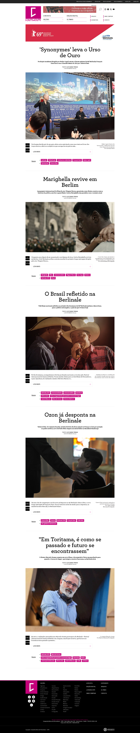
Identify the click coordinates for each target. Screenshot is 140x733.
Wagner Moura (71, 275)
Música (65, 703)
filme (51, 275)
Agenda (42, 686)
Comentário (43, 705)
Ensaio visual (55, 701)
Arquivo (93, 16)
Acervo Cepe (127, 1)
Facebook (28, 145)
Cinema (42, 701)
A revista (47, 16)
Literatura (66, 697)
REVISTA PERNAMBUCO (118, 1)
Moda (64, 701)
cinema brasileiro (59, 275)
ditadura (87, 275)
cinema (53, 520)
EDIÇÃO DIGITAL (91, 686)
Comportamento (45, 707)
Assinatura (94, 20)
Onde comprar (108, 16)
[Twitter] (111, 9)
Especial (54, 705)
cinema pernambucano (48, 660)
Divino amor (44, 395)
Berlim (83, 657)
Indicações (66, 692)
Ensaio (54, 697)
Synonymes (44, 163)
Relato (76, 690)
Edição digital (72, 16)
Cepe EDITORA (97, 1)
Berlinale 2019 (45, 278)
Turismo (77, 703)
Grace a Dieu (54, 163)
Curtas (54, 686)
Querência (79, 392)
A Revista (89, 683)
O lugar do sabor (67, 707)
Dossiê (54, 692)
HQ (64, 688)
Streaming (78, 697)
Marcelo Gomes (57, 399)
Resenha (77, 694)
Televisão (77, 699)
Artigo (42, 696)
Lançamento (66, 696)
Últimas (70, 19)
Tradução (77, 701)
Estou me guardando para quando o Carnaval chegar (65, 395)
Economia (54, 694)
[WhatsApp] (31, 705)
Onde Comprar (91, 693)
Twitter (28, 150)
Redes (76, 688)
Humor (65, 690)
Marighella (44, 275)
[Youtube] (113, 9)
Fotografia (55, 711)
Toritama (85, 660)
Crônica (42, 711)
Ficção (53, 709)
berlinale (43, 160)
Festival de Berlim (57, 392)
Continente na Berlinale (64, 160)
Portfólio (77, 686)
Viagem (77, 705)
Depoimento (55, 688)
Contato (106, 20)
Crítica (42, 709)
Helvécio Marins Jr (69, 399)
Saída (76, 696)
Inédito (65, 694)
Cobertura (43, 703)
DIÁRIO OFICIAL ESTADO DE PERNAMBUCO (84, 1)
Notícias (65, 705)
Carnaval (42, 699)
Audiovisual (43, 697)
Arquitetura (43, 688)
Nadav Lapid (86, 160)
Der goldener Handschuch (48, 523)
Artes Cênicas (44, 692)
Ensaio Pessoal (56, 699)
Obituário (65, 709)
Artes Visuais (44, 694)
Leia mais (36, 152)
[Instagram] (105, 9)
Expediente (104, 683)
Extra (53, 707)
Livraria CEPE (136, 1)
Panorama (76, 657)
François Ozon (77, 160)
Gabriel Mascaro (46, 399)
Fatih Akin (80, 520)
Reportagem (78, 692)
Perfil (64, 711)
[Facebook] (108, 9)
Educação (54, 696)
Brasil (53, 278)
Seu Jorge (80, 275)
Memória (65, 699)
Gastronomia (67, 686)
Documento (55, 690)
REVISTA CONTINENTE (107, 1)
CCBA (78, 660)
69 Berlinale (52, 160)
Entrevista (55, 703)
